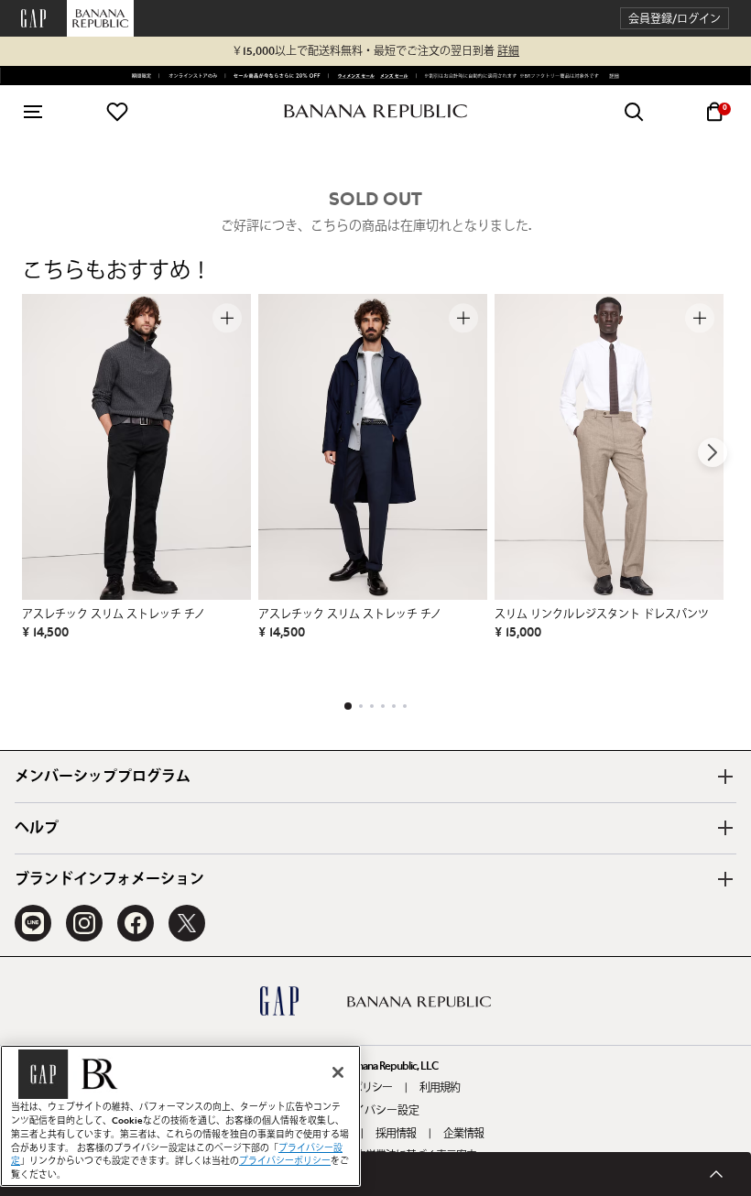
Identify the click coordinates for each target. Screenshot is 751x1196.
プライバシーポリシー (285, 1161)
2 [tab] (361, 706)
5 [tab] (394, 706)
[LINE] (33, 923)
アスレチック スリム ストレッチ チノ (113, 614)
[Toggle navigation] (33, 112)
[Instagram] (84, 923)
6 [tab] (405, 706)
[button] (674, 18)
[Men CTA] (392, 76)
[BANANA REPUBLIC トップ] (375, 111)
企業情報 (463, 1133)
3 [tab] (372, 706)
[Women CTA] (353, 76)
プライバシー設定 (375, 1110)
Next (712, 452)
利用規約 (439, 1087)
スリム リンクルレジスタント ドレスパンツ (602, 614)
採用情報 (396, 1133)
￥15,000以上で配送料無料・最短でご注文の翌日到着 (375, 51)
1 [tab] (348, 706)
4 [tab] (383, 706)
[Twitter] (187, 923)
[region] (180, 1116)
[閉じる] (338, 1072)
